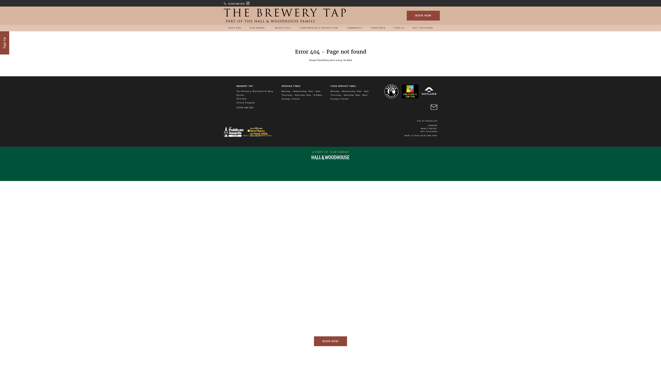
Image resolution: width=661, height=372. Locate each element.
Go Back (347, 60)
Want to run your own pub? (421, 136)
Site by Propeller (427, 121)
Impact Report (429, 129)
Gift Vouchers (429, 132)
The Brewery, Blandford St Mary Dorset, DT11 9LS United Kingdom (255, 97)
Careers (432, 126)
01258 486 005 (236, 4)
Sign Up (4, 43)
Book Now (423, 15)
